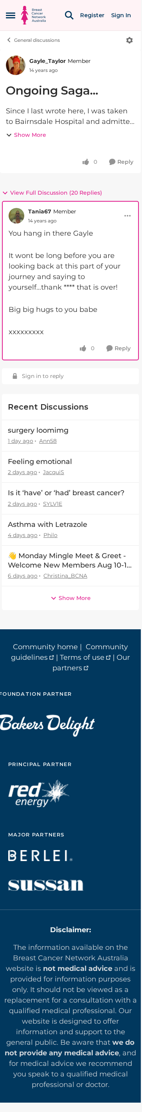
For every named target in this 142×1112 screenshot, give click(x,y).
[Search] (69, 15)
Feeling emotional (40, 461)
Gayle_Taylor (47, 60)
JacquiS (53, 472)
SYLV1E (52, 503)
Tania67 (39, 211)
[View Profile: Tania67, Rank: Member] (16, 216)
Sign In (121, 15)
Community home (45, 647)
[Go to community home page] (33, 15)
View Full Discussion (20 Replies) (56, 192)
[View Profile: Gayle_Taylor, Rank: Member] (15, 65)
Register (92, 15)
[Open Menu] (129, 40)
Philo (50, 535)
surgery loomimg (38, 430)
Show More (30, 134)
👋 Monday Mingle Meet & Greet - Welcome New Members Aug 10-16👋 (69, 561)
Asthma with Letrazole (47, 524)
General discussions (37, 40)
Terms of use (82, 657)
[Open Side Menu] (10, 15)
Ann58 (48, 440)
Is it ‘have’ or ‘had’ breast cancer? (66, 493)
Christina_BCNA (65, 575)
